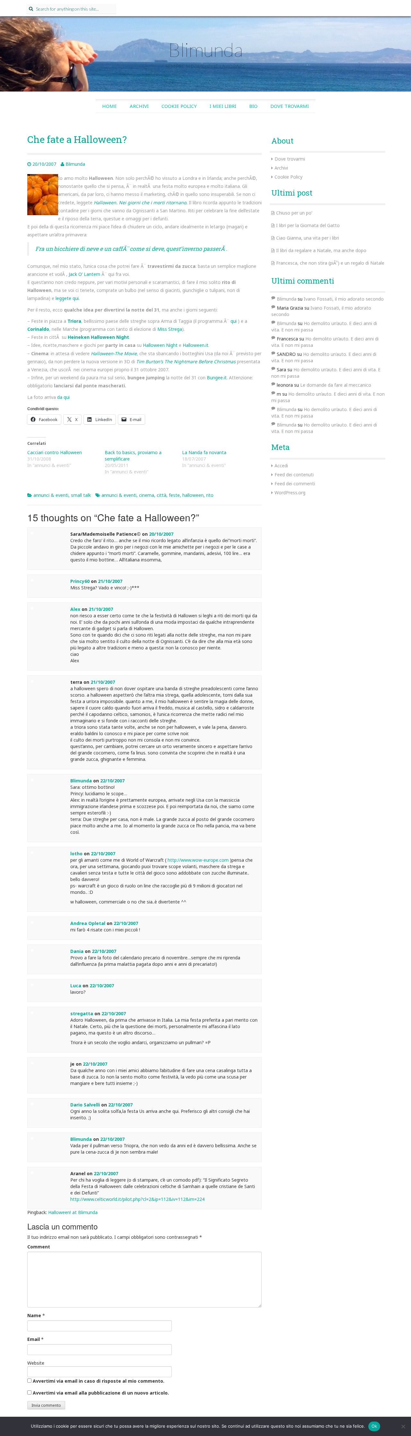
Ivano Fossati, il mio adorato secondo (344, 299)
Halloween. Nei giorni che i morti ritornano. (141, 202)
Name (34, 1315)
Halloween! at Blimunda (73, 1212)
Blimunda (205, 49)
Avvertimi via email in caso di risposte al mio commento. (98, 1381)
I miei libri (223, 106)
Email (33, 1339)
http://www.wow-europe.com (198, 860)
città (161, 495)
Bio (253, 106)
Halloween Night (160, 345)
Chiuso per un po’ (294, 213)
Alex (75, 609)
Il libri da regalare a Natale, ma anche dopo (321, 250)
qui (234, 321)
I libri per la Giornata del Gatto (308, 225)
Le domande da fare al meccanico (335, 385)
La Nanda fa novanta (204, 452)
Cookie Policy (179, 106)
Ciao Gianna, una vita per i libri (307, 238)
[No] (403, 1426)
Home (109, 106)
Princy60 (80, 581)
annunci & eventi (50, 495)
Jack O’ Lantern (84, 274)
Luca (75, 985)
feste (174, 495)
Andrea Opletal (87, 923)
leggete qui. (68, 298)
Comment (38, 1247)
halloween (193, 495)
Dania (76, 951)
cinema (146, 495)
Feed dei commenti (295, 483)
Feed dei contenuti (294, 474)
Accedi (281, 466)
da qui (63, 397)
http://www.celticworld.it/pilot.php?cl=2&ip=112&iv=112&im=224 (137, 1199)
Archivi (139, 106)
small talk (81, 495)
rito (210, 495)
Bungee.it (217, 377)
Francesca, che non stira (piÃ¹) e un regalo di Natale (330, 263)
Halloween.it (195, 345)
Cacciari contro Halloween (54, 452)
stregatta (81, 1013)
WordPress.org (290, 492)
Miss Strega (169, 329)
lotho (76, 853)
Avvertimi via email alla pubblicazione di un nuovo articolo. (101, 1393)
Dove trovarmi (289, 106)
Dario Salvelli (85, 1105)
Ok (374, 1426)
